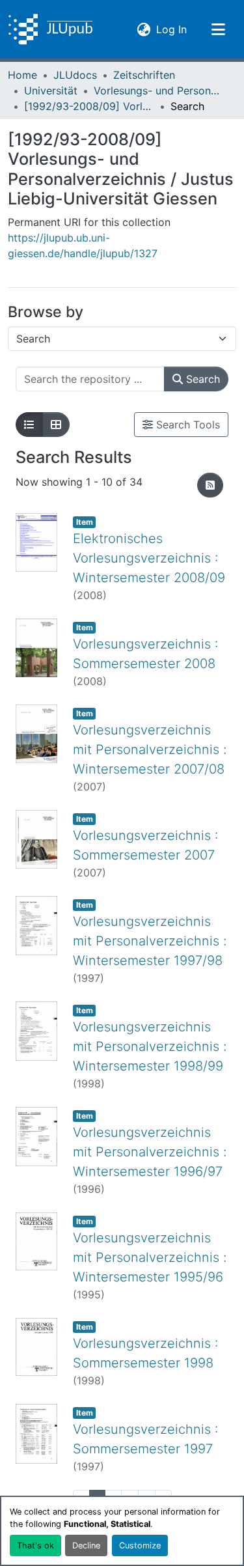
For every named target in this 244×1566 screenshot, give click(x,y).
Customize (140, 1545)
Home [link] (22, 74)
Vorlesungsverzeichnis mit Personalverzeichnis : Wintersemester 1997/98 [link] (149, 941)
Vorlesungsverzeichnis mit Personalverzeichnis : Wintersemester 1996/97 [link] (149, 1152)
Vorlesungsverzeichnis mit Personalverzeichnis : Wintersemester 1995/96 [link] (149, 1257)
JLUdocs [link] (75, 74)
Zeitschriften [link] (144, 74)
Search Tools (186, 424)
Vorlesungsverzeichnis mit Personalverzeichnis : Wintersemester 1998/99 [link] (149, 1046)
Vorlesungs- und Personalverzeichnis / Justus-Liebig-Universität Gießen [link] (159, 90)
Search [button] (201, 378)
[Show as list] (29, 424)
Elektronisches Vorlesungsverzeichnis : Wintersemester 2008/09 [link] (149, 558)
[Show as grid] (56, 424)
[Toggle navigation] (218, 29)
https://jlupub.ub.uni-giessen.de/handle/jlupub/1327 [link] (82, 245)
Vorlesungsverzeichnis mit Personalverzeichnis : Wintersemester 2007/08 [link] (149, 749)
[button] (50, 29)
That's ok (35, 1545)
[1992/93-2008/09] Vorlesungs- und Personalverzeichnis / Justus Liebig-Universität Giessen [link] (89, 106)
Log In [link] (171, 29)
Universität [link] (50, 90)
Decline (86, 1545)
